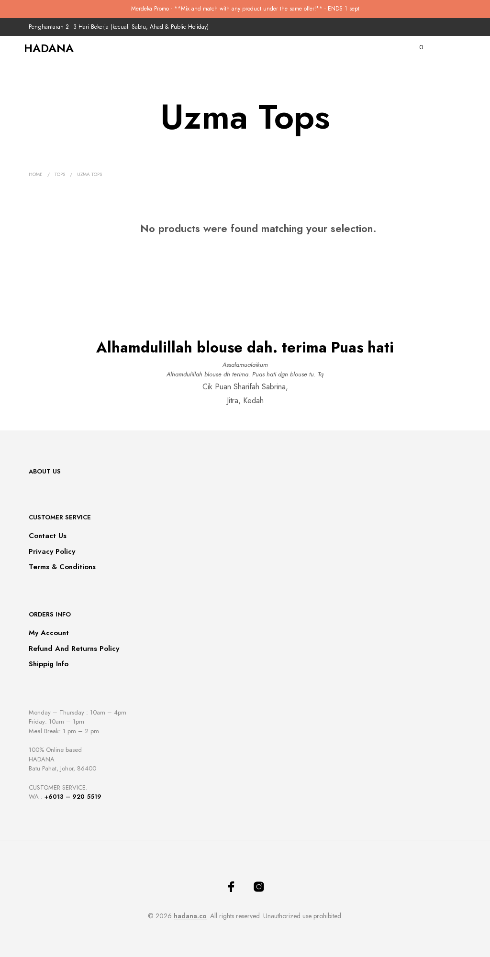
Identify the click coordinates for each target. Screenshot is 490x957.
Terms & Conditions (62, 566)
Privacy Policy (52, 551)
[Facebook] (231, 886)
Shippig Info (48, 664)
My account (49, 632)
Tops (60, 174)
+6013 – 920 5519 (73, 796)
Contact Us (48, 535)
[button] (414, 47)
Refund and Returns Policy (74, 648)
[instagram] (259, 886)
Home (36, 174)
